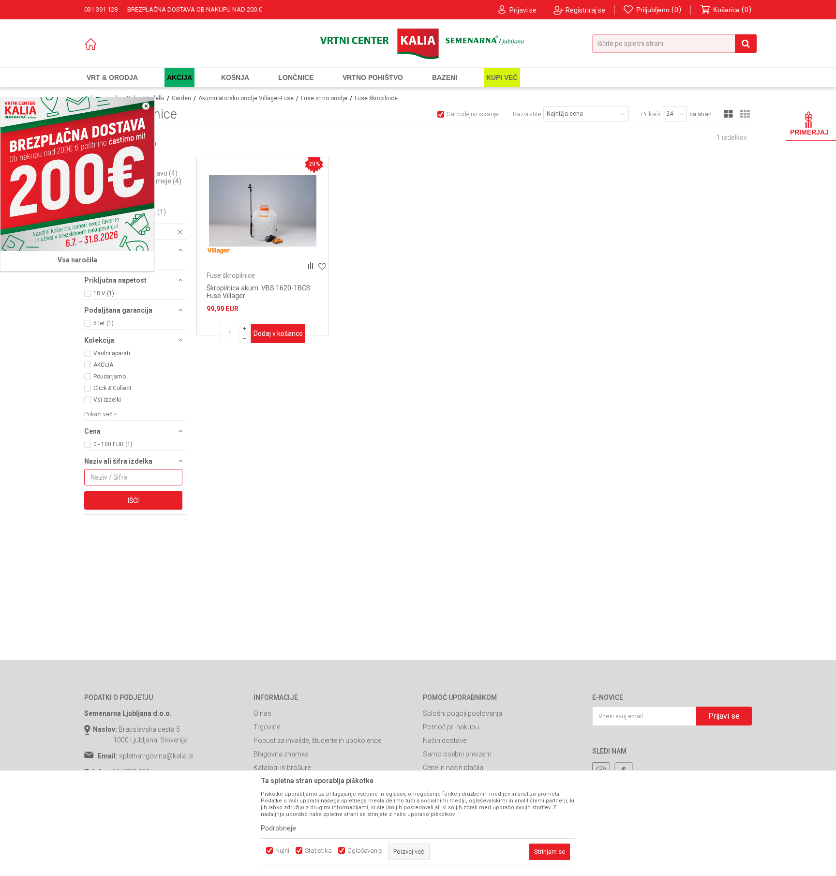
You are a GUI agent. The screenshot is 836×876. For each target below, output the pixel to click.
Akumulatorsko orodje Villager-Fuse (246, 98)
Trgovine (267, 727)
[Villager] (219, 250)
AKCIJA (103, 365)
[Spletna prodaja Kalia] (417, 44)
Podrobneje (278, 828)
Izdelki (155, 98)
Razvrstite (527, 114)
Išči (133, 500)
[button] (674, 43)
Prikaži (650, 114)
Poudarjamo (109, 376)
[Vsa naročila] (77, 174)
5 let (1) (103, 323)
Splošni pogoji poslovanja (462, 713)
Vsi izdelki (107, 399)
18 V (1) (103, 293)
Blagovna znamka (281, 754)
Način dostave (444, 740)
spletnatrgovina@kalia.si (156, 756)
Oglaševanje (364, 850)
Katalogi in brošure (282, 767)
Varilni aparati (111, 353)
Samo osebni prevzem (457, 754)
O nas (262, 713)
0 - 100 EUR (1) (113, 444)
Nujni (282, 850)
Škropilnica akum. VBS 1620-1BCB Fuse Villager (259, 292)
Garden (181, 98)
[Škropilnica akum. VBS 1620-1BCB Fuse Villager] (262, 211)
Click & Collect (112, 388)
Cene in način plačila (453, 767)
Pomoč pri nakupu (451, 727)
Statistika (318, 850)
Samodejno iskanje (472, 114)
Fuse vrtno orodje (324, 98)
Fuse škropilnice (231, 275)
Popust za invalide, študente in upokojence (317, 740)
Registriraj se (585, 10)
